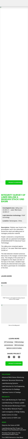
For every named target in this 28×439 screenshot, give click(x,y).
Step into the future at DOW (11, 425)
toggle (25, 3)
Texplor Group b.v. (8, 3)
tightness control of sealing (14, 348)
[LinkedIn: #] (14, 357)
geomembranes (8, 345)
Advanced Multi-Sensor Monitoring (13, 377)
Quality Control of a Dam (9, 415)
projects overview (15, 182)
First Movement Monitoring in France (13, 406)
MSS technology (19, 345)
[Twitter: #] (9, 357)
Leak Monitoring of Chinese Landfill (13, 403)
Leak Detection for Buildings (11, 389)
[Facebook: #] (19, 357)
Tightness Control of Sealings (11, 392)
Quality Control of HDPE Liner (11, 418)
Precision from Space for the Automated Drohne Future (11, 433)
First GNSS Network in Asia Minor (12, 437)
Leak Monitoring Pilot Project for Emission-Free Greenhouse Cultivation (14, 429)
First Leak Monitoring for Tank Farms (13, 400)
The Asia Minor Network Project (12, 409)
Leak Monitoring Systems (10, 383)
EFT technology (8, 342)
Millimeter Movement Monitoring (12, 380)
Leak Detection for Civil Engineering (13, 386)
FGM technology (19, 342)
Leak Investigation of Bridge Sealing (13, 412)
